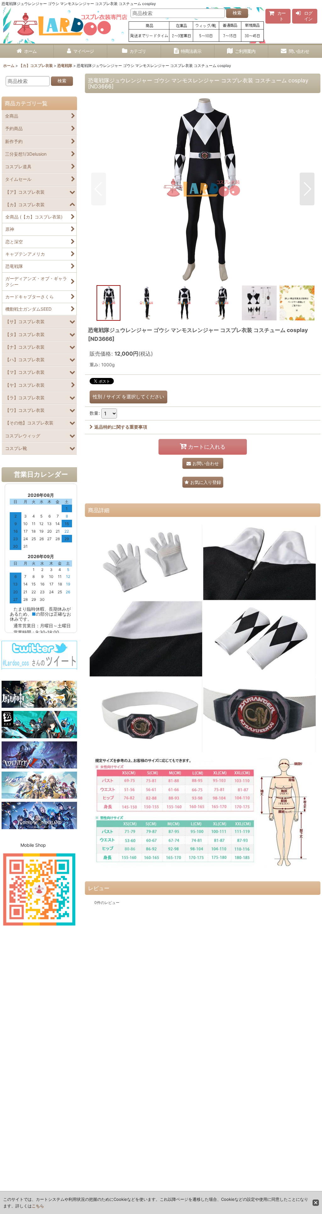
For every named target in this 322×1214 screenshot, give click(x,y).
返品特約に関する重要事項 (120, 427)
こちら (38, 1205)
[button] (98, 189)
